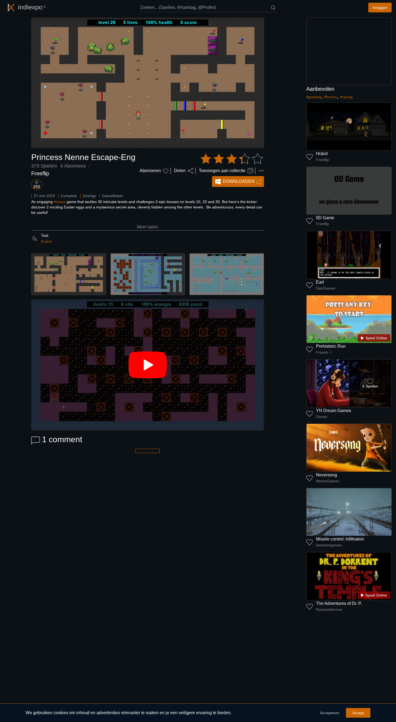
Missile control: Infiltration (340, 539)
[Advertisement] (349, 51)
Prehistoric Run (331, 346)
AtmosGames (327, 481)
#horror (330, 97)
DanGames (325, 288)
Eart (320, 282)
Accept (358, 713)
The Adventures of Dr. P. (339, 603)
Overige (89, 196)
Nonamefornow (329, 609)
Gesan (321, 416)
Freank (322, 352)
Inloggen (380, 7)
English (46, 241)
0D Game (325, 217)
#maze (59, 202)
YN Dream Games (333, 410)
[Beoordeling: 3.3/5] (231, 158)
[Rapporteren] (261, 170)
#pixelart (313, 97)
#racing (346, 97)
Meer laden (147, 227)
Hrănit (322, 153)
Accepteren (329, 713)
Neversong (326, 475)
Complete (69, 196)
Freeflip (40, 173)
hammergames (329, 545)
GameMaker (112, 196)
